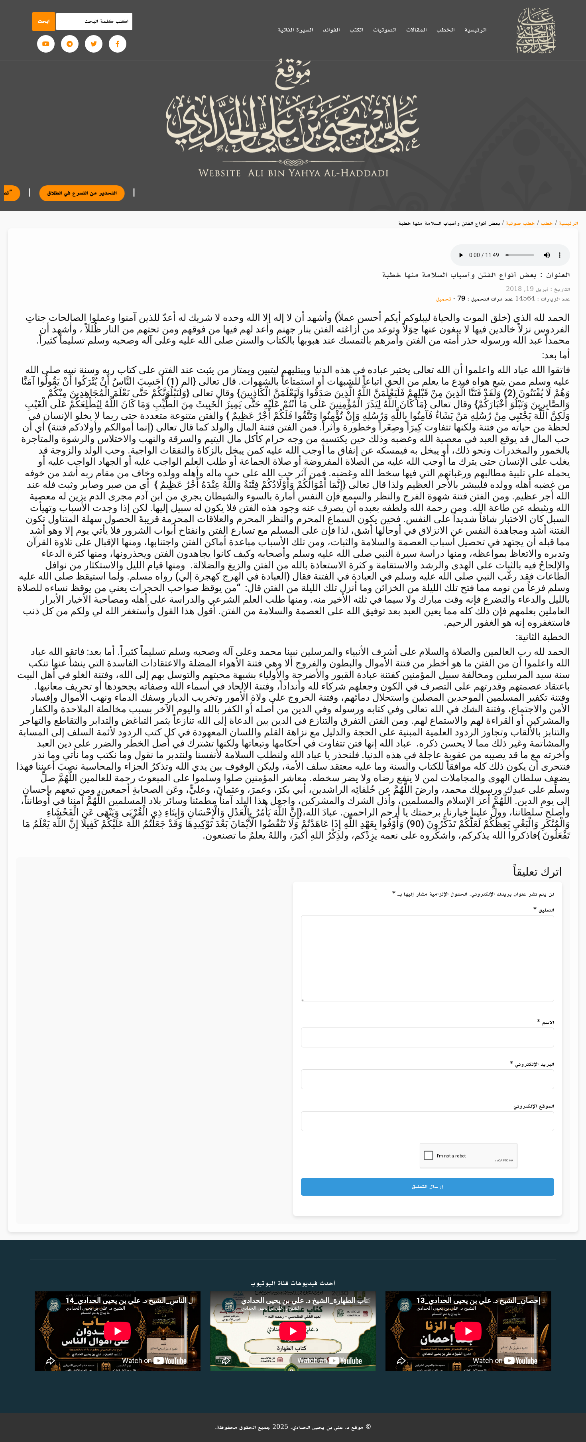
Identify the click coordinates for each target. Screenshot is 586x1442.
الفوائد (331, 30)
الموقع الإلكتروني (533, 1106)
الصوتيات (384, 30)
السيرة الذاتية (295, 30)
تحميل (443, 299)
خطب (547, 223)
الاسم (545, 1022)
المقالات (416, 30)
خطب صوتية (520, 223)
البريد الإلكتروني (532, 1064)
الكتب (356, 30)
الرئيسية (475, 30)
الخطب (445, 30)
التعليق (543, 910)
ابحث (43, 21)
